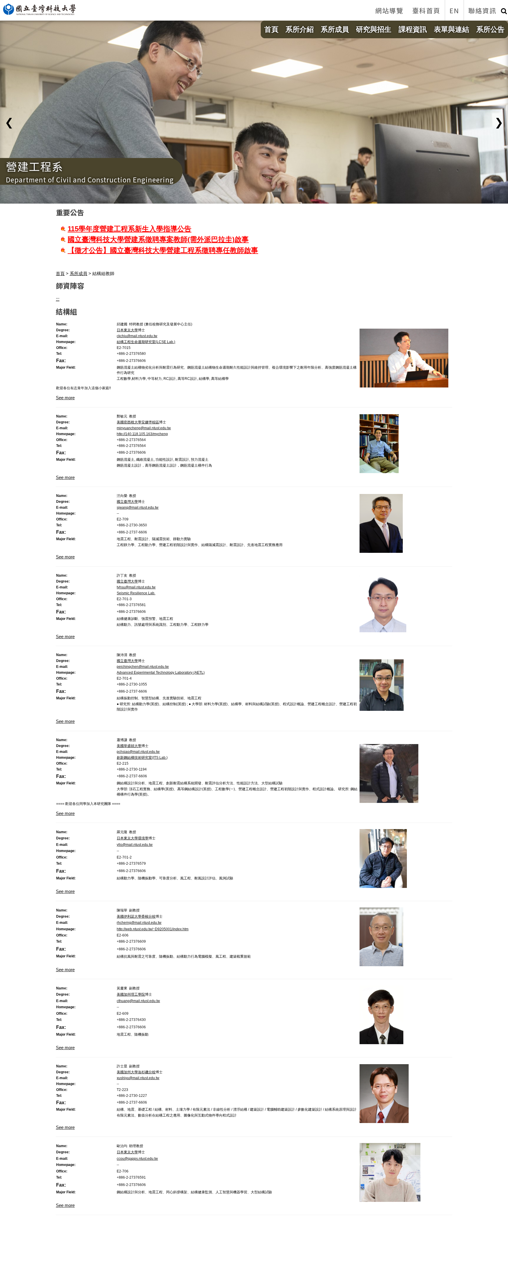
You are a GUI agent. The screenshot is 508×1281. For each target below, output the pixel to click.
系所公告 (490, 29)
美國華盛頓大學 (129, 746)
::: (57, 299)
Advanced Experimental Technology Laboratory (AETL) (161, 673)
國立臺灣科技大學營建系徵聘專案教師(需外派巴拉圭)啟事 (158, 239)
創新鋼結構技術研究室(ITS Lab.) (142, 758)
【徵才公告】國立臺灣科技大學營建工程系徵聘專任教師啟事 (163, 250)
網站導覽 (389, 10)
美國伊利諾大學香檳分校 (136, 916)
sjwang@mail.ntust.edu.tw (137, 507)
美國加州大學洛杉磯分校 (136, 1072)
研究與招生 (373, 29)
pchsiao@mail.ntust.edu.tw (138, 752)
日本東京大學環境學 (132, 838)
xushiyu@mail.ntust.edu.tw (138, 1078)
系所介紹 (299, 29)
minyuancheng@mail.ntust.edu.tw (144, 428)
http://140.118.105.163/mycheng (142, 434)
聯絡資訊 (482, 10)
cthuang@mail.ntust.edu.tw (138, 1001)
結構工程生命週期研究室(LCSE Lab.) (146, 342)
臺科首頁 (426, 10)
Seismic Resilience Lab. (136, 593)
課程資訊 (413, 29)
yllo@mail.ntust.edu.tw (135, 845)
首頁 (271, 29)
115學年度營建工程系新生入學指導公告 (129, 229)
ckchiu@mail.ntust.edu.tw (137, 336)
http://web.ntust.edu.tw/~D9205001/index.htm (152, 929)
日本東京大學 (127, 330)
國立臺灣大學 (127, 502)
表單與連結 (451, 29)
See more (65, 397)
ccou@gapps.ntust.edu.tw (137, 1159)
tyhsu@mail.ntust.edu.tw (136, 587)
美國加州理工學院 (131, 994)
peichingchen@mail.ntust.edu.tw (143, 667)
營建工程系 (34, 166)
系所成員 (335, 29)
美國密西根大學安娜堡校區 (138, 422)
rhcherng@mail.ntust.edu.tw (139, 923)
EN (454, 10)
